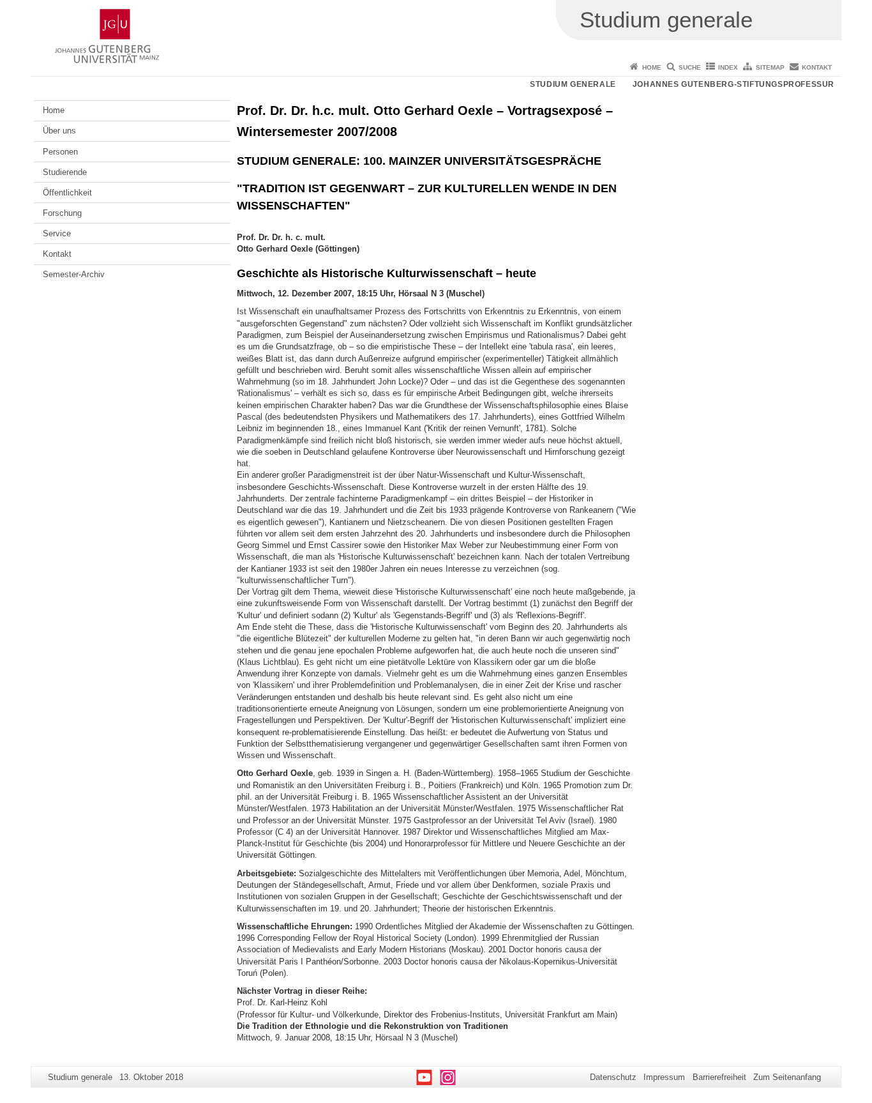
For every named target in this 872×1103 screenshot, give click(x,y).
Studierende (65, 172)
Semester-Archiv (74, 274)
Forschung (62, 213)
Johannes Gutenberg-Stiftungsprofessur (733, 84)
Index (728, 67)
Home (651, 67)
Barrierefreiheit (719, 1077)
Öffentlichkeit (67, 192)
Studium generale (573, 84)
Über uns (59, 130)
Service (57, 233)
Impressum (664, 1077)
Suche (690, 67)
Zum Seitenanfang (787, 1077)
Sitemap (770, 67)
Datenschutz (613, 1077)
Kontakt (817, 67)
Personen (60, 151)
